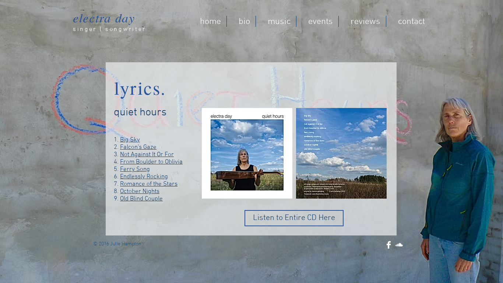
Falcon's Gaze (138, 147)
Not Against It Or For (147, 154)
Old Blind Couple (141, 199)
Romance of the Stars (148, 184)
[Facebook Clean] (389, 245)
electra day (104, 17)
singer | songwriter (109, 29)
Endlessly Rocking (144, 177)
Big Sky (130, 140)
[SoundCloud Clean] (399, 245)
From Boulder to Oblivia (151, 162)
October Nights (139, 191)
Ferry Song (135, 169)
